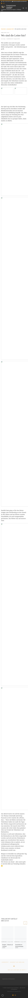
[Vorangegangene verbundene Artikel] (21, 923)
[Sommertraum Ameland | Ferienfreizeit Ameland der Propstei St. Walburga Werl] (3, 7)
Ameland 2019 (10, 29)
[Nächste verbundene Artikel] (25, 923)
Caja (4, 38)
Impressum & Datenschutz (8, 979)
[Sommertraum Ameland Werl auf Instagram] (3, 3)
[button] (2, 995)
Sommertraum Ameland (12, 987)
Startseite (3, 29)
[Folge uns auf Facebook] (1, 3)
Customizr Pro (17, 991)
